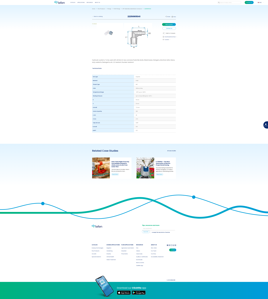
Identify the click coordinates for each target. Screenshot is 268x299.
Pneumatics (124, 254)
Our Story (153, 254)
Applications (81, 2)
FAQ (137, 248)
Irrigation (109, 248)
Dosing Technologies (97, 248)
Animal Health (110, 257)
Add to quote (169, 24)
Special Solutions (96, 257)
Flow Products (101, 8)
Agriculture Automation (127, 248)
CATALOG (94, 245)
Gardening (109, 251)
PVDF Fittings (117, 8)
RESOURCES (139, 245)
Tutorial (167, 39)
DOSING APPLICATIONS (113, 245)
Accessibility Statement (157, 257)
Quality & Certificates (142, 257)
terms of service (165, 232)
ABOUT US (154, 245)
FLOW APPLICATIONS (127, 245)
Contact (173, 250)
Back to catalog (98, 16)
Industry (109, 254)
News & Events (140, 262)
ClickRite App (139, 265)
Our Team (153, 251)
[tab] (97, 68)
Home (93, 8)
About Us (97, 2)
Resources (90, 2)
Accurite (94, 254)
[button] (260, 2)
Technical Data (97, 68)
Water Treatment (111, 259)
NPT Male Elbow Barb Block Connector (132, 8)
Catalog (72, 2)
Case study (139, 254)
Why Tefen (154, 248)
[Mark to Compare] (164, 33)
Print (175, 17)
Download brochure (170, 37)
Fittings (109, 8)
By (171, 280)
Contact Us (249, 2)
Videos (138, 251)
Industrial (123, 251)
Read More (115, 174)
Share (168, 16)
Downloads (139, 259)
